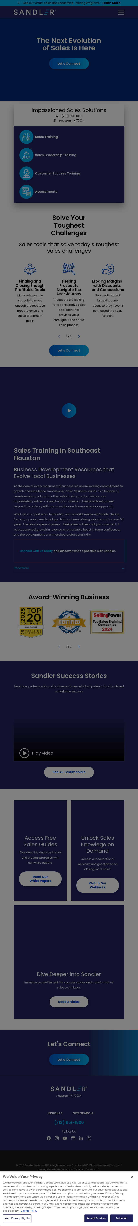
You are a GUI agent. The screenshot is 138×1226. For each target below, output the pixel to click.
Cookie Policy (28, 1210)
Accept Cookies (96, 1218)
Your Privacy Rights (17, 1218)
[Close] (132, 1177)
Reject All (121, 1218)
